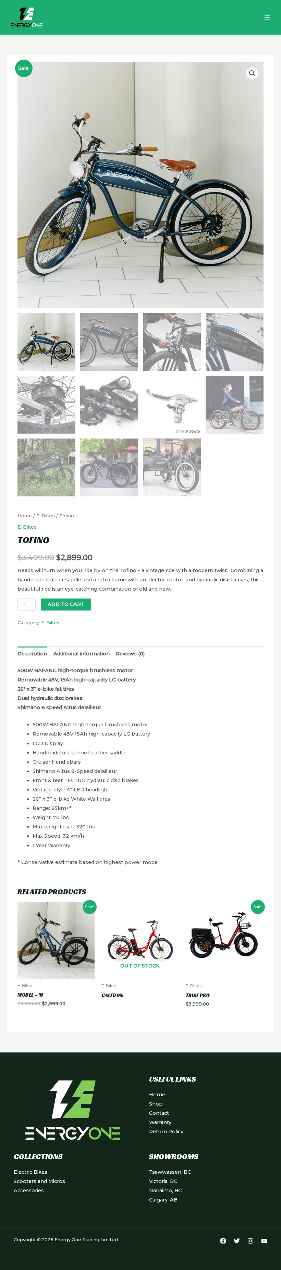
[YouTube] (264, 1241)
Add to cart (66, 604)
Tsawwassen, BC (170, 1172)
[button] (252, 73)
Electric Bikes (30, 1172)
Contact (159, 1113)
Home (24, 515)
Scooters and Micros (39, 1181)
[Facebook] (223, 1241)
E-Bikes (45, 515)
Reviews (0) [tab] (130, 654)
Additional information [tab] (81, 654)
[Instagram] (250, 1241)
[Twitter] (237, 1241)
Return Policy (166, 1132)
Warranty (160, 1122)
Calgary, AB (163, 1200)
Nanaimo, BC (165, 1190)
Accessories (29, 1190)
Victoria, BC (163, 1181)
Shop (156, 1104)
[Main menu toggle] (267, 17)
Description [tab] (32, 654)
